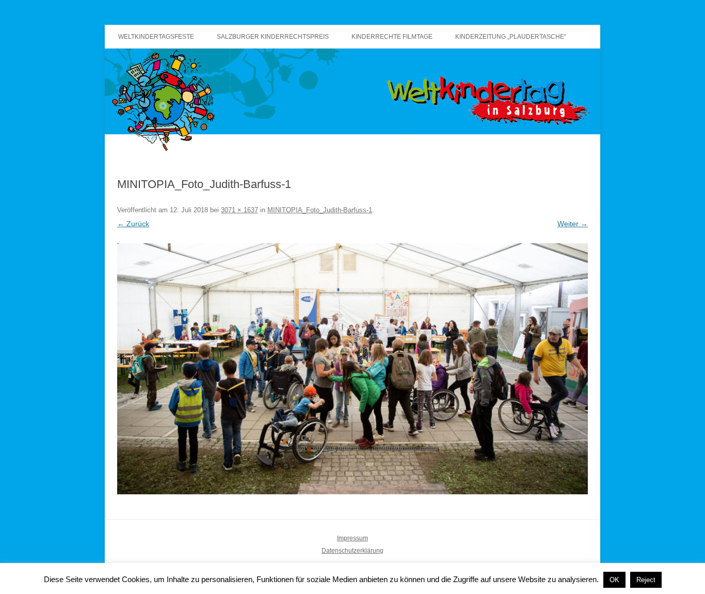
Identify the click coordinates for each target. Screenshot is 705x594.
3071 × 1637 (239, 210)
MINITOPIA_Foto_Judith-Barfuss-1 (319, 210)
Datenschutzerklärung (352, 550)
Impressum (352, 538)
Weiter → (572, 224)
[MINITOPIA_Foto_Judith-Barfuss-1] (352, 368)
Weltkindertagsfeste (156, 36)
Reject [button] (645, 580)
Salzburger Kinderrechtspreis (273, 36)
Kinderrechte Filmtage (391, 36)
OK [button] (614, 580)
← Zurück (133, 224)
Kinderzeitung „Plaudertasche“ (510, 36)
